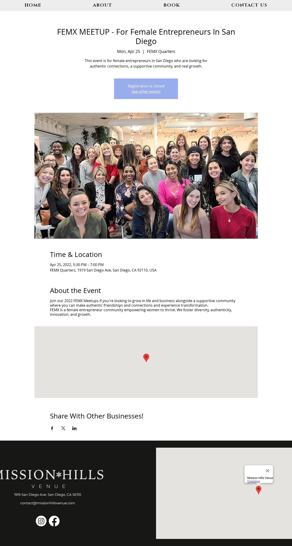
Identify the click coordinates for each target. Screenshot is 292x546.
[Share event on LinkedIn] (74, 428)
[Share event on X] (63, 428)
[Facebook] (54, 521)
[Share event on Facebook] (52, 428)
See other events (146, 91)
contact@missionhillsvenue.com (47, 503)
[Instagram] (41, 521)
